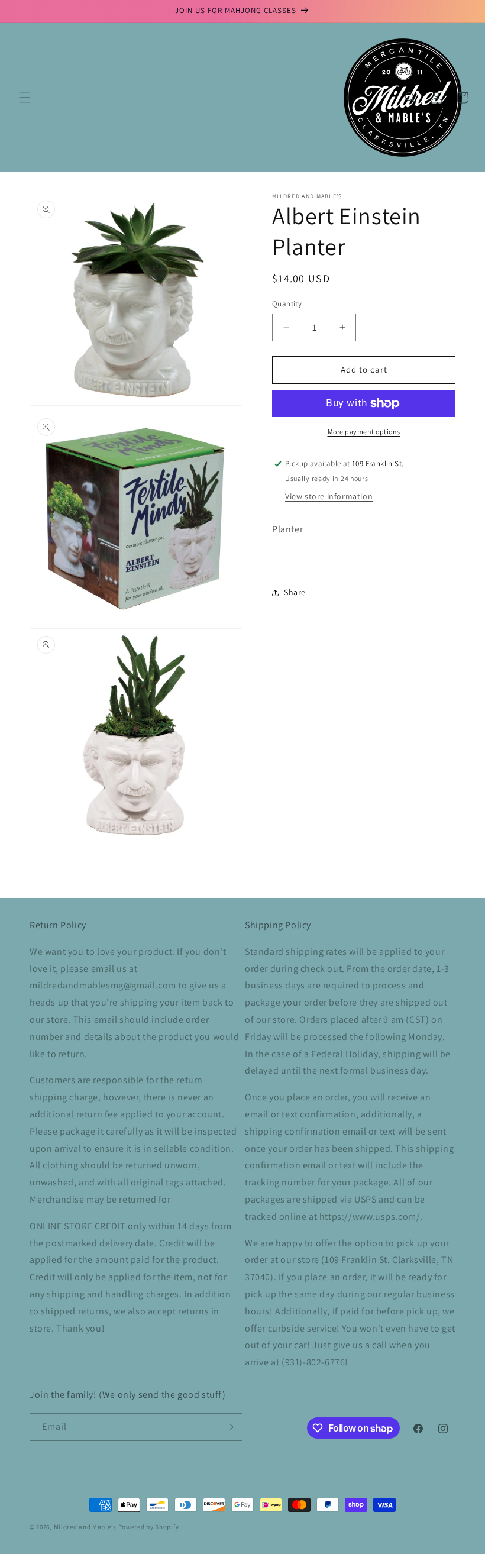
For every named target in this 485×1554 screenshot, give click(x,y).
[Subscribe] (229, 1427)
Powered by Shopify (148, 1527)
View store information (329, 496)
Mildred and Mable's (86, 1527)
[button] (25, 98)
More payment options (364, 431)
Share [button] (295, 592)
